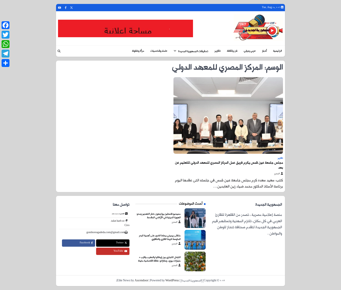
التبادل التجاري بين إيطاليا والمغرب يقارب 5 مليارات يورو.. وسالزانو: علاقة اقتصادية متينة (159, 259)
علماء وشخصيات (158, 51)
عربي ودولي (250, 51)
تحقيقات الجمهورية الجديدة (193, 51)
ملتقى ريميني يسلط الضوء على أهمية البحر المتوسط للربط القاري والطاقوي (160, 237)
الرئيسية (277, 51)
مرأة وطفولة (138, 51)
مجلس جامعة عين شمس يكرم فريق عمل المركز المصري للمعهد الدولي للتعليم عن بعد (229, 165)
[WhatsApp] (5, 44)
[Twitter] (5, 34)
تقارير (218, 51)
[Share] (5, 63)
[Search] (59, 51)
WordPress (172, 281)
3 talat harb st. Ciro (120, 223)
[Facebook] (5, 25)
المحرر (277, 173)
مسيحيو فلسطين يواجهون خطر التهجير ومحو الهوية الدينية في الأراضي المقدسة (159, 216)
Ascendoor (141, 281)
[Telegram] (5, 53)
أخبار (264, 51)
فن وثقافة (232, 51)
